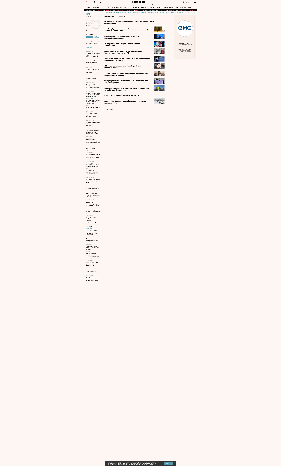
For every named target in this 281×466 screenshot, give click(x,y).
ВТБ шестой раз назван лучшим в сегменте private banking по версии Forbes (92, 240)
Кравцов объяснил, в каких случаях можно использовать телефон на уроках (93, 156)
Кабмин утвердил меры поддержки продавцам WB (92, 187)
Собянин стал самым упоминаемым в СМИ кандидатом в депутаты (92, 271)
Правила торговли (96, 7)
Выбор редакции (108, 12)
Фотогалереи (187, 5)
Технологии (128, 5)
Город (113, 7)
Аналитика (126, 7)
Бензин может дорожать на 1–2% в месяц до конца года (93, 108)
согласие (130, 463)
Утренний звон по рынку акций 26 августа (92, 225)
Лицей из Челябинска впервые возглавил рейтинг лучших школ (93, 195)
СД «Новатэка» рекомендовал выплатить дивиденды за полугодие (92, 165)
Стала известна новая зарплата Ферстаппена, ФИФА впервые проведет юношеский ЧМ (92, 232)
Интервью (175, 5)
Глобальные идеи (94, 5)
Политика (147, 5)
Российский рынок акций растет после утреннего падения (92, 43)
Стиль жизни (168, 5)
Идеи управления (106, 7)
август (96, 14)
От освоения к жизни (91, 49)
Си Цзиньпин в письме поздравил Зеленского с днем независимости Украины (92, 116)
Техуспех (166, 7)
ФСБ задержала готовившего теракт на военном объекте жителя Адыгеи (92, 173)
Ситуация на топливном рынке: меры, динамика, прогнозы (155, 12)
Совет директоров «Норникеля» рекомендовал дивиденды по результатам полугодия (92, 203)
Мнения (181, 5)
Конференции (183, 7)
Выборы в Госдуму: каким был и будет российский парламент (186, 12)
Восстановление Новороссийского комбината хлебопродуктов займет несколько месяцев (93, 140)
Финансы (114, 5)
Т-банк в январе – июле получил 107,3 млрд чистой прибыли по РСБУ (93, 78)
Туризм (189, 7)
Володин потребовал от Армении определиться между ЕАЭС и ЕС (92, 264)
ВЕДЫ (88, 7)
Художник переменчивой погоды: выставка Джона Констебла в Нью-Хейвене (92, 132)
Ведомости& (119, 7)
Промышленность (144, 7)
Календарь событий (88, 14)
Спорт (176, 7)
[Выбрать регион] (183, 2)
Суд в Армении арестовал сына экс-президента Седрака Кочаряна (92, 148)
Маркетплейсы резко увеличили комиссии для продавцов (92, 248)
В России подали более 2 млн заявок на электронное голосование (93, 71)
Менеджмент (161, 5)
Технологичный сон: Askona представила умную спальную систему (93, 102)
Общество (153, 5)
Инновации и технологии (156, 7)
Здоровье (171, 7)
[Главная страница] (138, 2)
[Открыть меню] (195, 2)
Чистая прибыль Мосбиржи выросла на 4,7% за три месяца (93, 181)
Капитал (132, 7)
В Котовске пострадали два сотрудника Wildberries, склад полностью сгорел (93, 55)
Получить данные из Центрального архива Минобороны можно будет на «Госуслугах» (93, 256)
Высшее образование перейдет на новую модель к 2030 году (93, 219)
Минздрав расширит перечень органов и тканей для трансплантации (93, 211)
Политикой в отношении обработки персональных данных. (139, 464)
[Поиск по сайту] (186, 2)
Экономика (107, 5)
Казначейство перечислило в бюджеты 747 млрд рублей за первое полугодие (93, 95)
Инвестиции (121, 5)
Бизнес (102, 5)
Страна (137, 7)
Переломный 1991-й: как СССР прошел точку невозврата (126, 12)
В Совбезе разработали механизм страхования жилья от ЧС (92, 62)
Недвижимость (140, 5)
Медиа (133, 5)
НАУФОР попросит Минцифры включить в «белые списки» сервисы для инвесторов (92, 86)
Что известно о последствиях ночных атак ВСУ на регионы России (92, 279)
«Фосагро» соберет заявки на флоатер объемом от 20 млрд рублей (93, 124)
